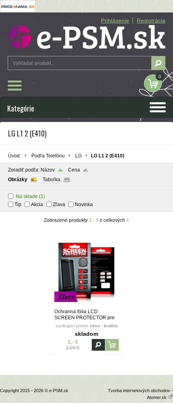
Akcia (37, 204)
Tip (17, 204)
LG (78, 156)
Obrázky (17, 179)
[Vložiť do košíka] (112, 345)
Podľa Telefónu (48, 156)
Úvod (14, 156)
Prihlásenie (115, 20)
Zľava (59, 204)
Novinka (84, 204)
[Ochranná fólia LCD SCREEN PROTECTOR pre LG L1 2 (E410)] (86, 305)
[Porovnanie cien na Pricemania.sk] (17, 11)
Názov (48, 170)
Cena (74, 170)
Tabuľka (51, 179)
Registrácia (151, 20)
